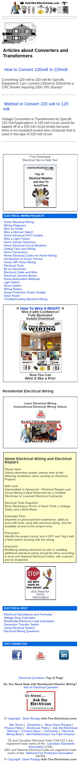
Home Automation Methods (22, 279)
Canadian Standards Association (51, 745)
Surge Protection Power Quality (25, 292)
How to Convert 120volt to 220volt (36, 69)
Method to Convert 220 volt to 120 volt (35, 106)
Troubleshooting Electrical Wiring (25, 299)
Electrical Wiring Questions (21, 631)
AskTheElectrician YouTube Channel (50, 734)
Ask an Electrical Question (41, 687)
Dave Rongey (32, 718)
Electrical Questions (32, 677)
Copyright (14, 718)
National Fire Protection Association (49, 753)
